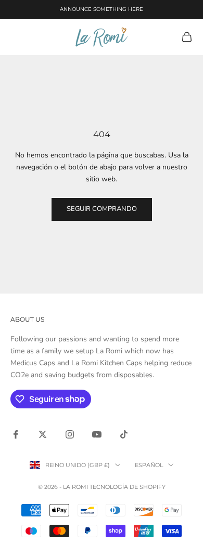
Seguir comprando (102, 209)
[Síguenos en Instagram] (70, 434)
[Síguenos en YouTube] (97, 434)
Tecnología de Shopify (128, 486)
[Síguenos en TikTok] (124, 434)
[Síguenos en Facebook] (15, 434)
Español (149, 465)
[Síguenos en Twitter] (42, 434)
